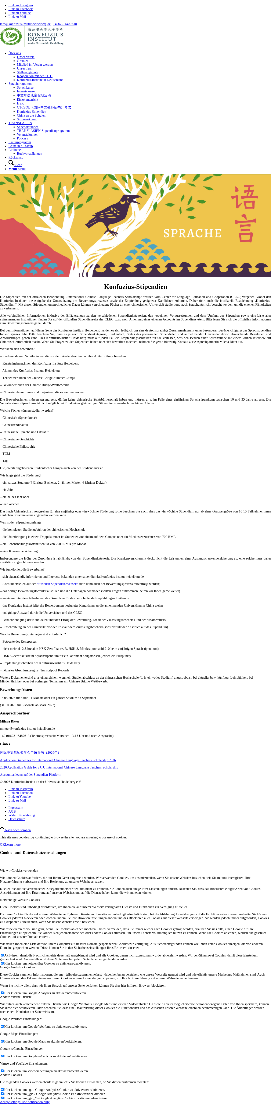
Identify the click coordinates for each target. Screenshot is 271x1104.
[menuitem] (139, 66)
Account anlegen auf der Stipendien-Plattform (30, 774)
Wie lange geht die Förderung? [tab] (20, 475)
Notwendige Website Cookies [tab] (20, 900)
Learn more (13, 844)
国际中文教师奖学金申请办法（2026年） (30, 752)
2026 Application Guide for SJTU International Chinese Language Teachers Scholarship (59, 767)
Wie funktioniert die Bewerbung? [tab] (22, 569)
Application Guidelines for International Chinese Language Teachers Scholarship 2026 (58, 760)
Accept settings (10, 1102)
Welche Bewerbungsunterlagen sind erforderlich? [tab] (33, 634)
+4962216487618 (65, 24)
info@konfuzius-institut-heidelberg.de (25, 24)
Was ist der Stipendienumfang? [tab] (20, 522)
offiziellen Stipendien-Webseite (57, 584)
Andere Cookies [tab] (11, 1075)
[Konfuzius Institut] (32, 46)
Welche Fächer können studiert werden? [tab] (27, 410)
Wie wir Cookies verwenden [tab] (19, 870)
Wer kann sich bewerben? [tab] (17, 349)
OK (2, 844)
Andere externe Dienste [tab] (16, 997)
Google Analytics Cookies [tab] (17, 967)
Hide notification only (35, 1102)
